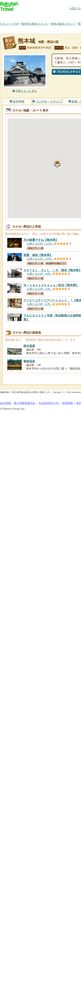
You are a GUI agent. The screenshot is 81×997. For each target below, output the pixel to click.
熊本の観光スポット (63, 23)
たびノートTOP (9, 23)
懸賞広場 (48, 15)
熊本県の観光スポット (34, 23)
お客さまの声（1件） (40, 288)
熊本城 (26, 41)
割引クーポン (65, 15)
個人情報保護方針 (25, 403)
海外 (31, 15)
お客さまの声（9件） (40, 273)
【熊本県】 (40, 239)
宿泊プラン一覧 (35, 248)
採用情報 (67, 403)
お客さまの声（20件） (40, 258)
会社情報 (5, 403)
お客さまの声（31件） (40, 243)
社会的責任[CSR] (49, 403)
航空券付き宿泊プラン (56, 263)
